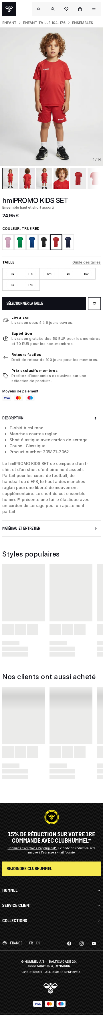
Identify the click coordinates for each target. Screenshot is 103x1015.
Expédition (21, 333)
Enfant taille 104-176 (44, 23)
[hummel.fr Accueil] (9, 9)
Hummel (9, 890)
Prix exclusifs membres (34, 370)
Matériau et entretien (21, 528)
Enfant (9, 23)
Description (13, 418)
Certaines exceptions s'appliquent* (32, 848)
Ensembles (82, 23)
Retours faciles (26, 354)
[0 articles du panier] (80, 9)
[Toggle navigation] (39, 9)
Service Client (16, 905)
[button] (53, 9)
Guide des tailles (86, 262)
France (16, 943)
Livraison (20, 317)
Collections (14, 920)
